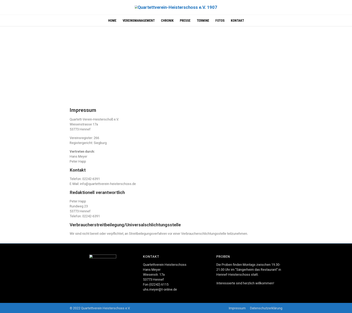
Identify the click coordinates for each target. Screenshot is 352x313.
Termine (203, 20)
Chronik (167, 20)
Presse (185, 20)
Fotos (220, 20)
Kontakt (237, 20)
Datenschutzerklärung (266, 308)
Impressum (237, 308)
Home (112, 20)
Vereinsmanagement (139, 20)
